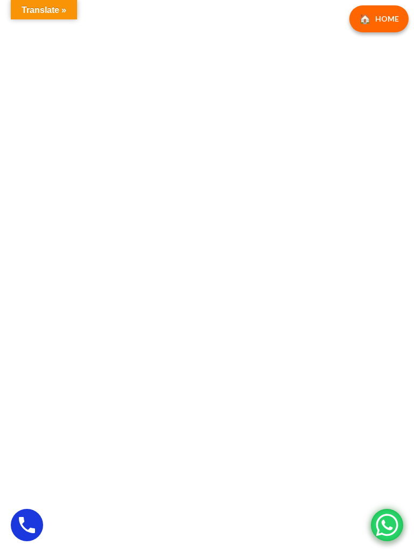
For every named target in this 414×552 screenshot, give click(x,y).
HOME (387, 18)
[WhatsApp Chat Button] (387, 525)
